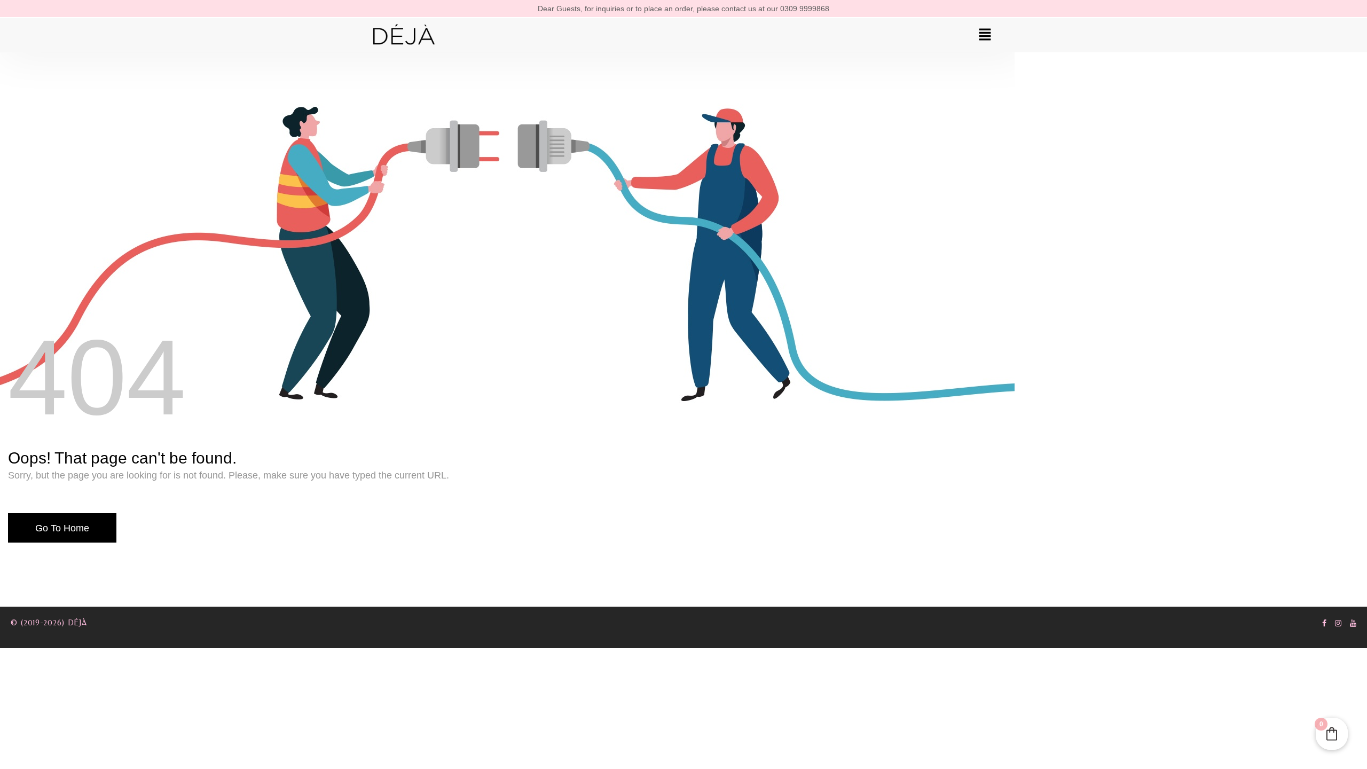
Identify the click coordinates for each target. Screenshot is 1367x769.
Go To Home (62, 528)
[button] (985, 35)
